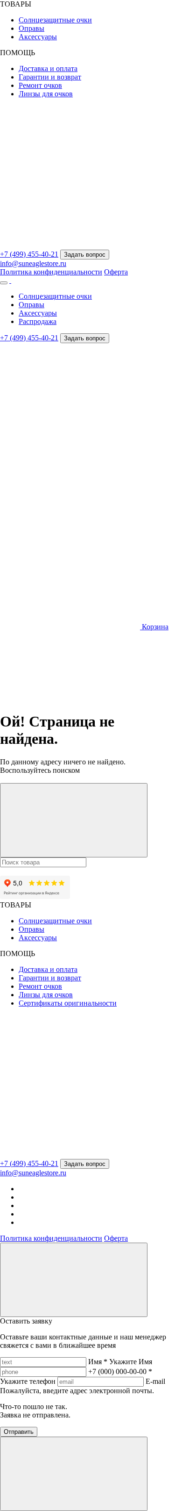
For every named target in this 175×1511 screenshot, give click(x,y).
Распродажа (37, 321)
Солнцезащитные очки (55, 20)
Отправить (19, 1431)
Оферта (116, 272)
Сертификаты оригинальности (68, 1003)
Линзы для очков (46, 94)
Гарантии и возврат (50, 77)
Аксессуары (38, 37)
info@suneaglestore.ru (33, 263)
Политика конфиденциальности (51, 272)
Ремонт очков (40, 85)
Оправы (31, 28)
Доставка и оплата (48, 68)
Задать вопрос (84, 254)
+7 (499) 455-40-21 (29, 254)
